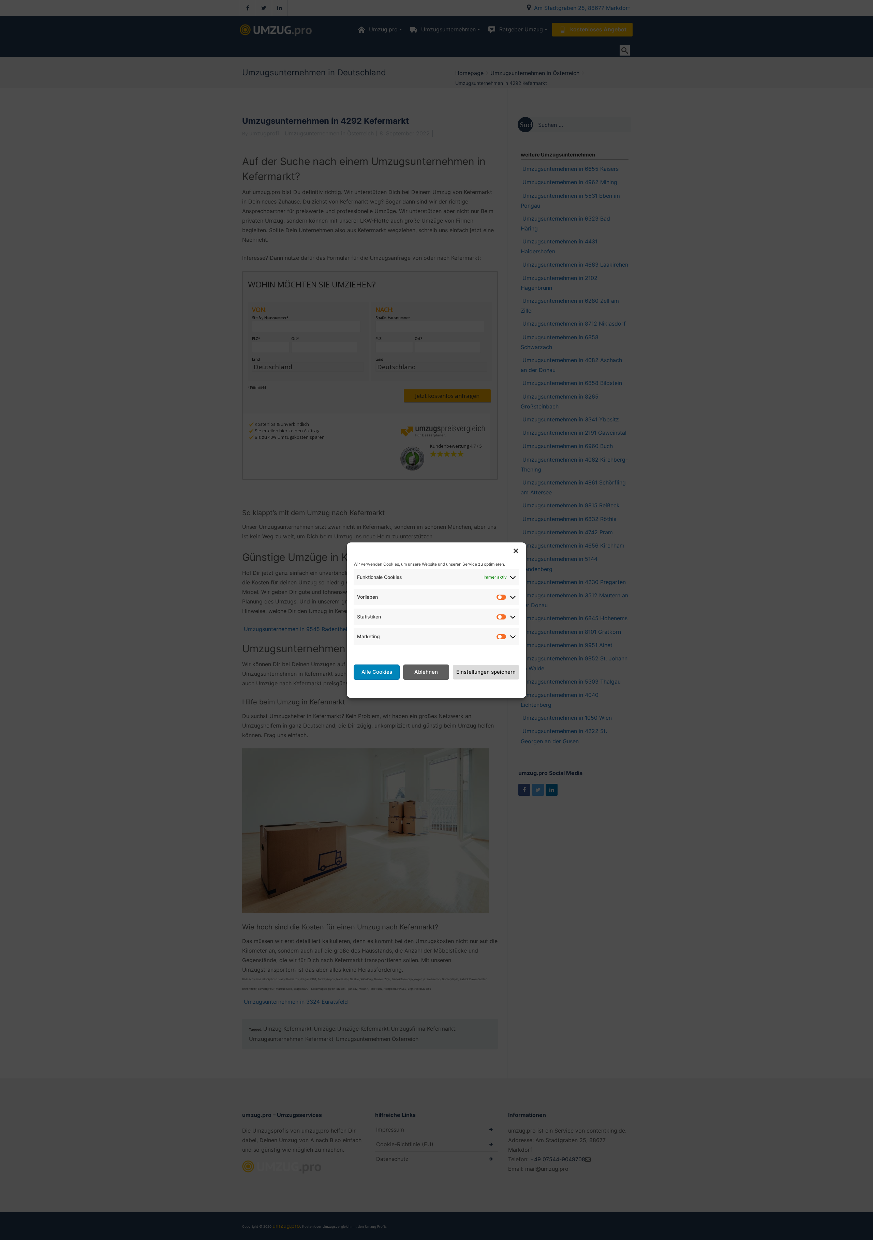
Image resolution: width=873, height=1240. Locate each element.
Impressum (490, 688)
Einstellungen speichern (486, 672)
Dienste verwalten (377, 652)
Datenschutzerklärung (444, 688)
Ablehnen (426, 672)
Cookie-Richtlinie (391, 688)
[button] (516, 551)
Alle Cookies (376, 672)
